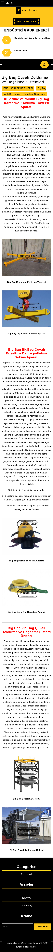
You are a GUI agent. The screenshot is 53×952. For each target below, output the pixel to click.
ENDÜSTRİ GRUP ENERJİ (26, 30)
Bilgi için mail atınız (28, 22)
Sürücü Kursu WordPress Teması (23, 943)
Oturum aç (26, 905)
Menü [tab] (9, 3)
